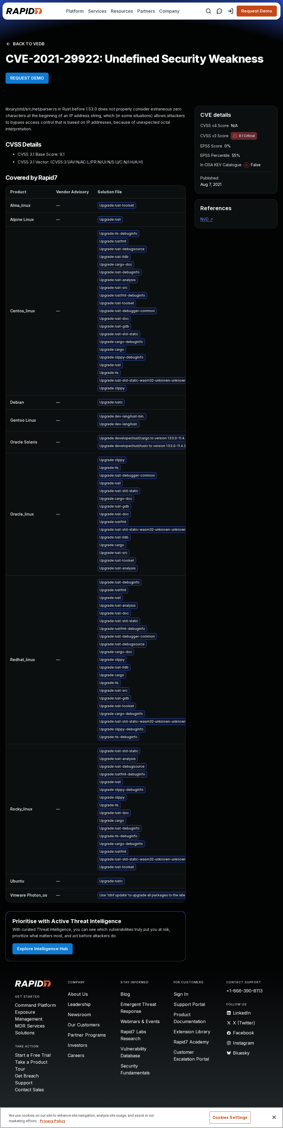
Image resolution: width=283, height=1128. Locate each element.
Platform (75, 11)
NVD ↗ (206, 219)
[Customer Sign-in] (230, 11)
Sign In (181, 994)
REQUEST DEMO (27, 78)
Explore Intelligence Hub (42, 948)
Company (169, 11)
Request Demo (256, 11)
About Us (78, 994)
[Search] (208, 11)
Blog (125, 994)
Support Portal (189, 1004)
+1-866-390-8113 (244, 991)
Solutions (25, 1032)
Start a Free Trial (33, 1055)
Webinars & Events (140, 1021)
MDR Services (30, 1026)
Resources (122, 11)
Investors (77, 1045)
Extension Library (192, 1031)
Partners (146, 11)
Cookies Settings (230, 1117)
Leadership (79, 1004)
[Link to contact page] (219, 11)
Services (97, 11)
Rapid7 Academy (191, 1042)
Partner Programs (87, 1035)
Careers (76, 1055)
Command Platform (35, 1005)
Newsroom (79, 1014)
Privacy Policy (52, 1121)
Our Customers (84, 1024)
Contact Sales (29, 1089)
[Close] (274, 1117)
